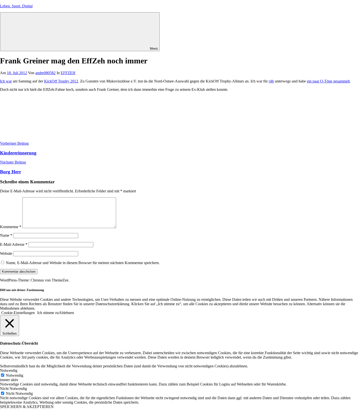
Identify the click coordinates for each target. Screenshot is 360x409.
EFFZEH (68, 73)
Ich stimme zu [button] (48, 313)
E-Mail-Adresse (13, 244)
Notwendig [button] (8, 370)
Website (6, 253)
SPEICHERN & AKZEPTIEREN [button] (27, 407)
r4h (271, 81)
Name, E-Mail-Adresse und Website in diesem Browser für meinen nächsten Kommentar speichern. (83, 263)
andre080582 (45, 73)
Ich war (6, 81)
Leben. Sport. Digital (16, 6)
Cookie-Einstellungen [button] (18, 313)
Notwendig (14, 375)
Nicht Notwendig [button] (13, 388)
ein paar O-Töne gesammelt (328, 81)
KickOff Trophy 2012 (61, 81)
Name (6, 235)
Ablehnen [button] (66, 313)
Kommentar (10, 227)
